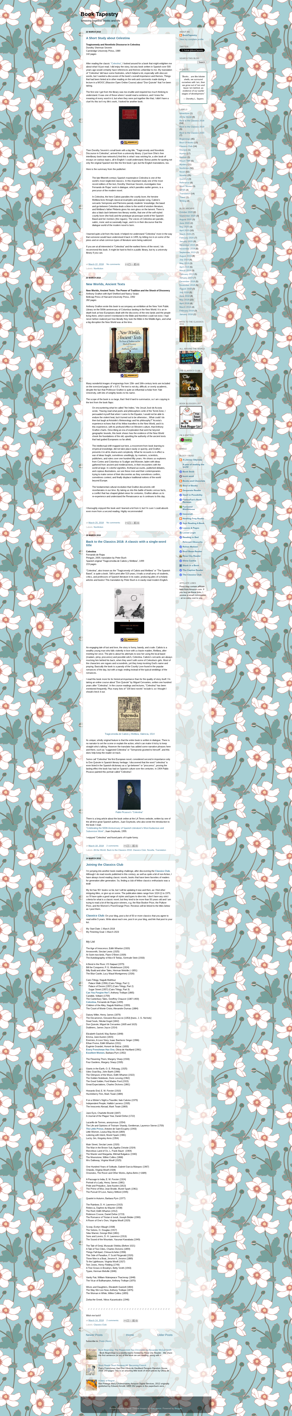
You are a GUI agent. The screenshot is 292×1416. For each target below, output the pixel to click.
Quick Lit (183, 179)
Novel (182, 172)
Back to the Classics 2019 (191, 127)
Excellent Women (95, 1053)
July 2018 (184, 292)
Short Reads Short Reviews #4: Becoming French (122, 1365)
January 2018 (186, 314)
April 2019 (184, 267)
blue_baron (155, 1408)
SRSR (182, 190)
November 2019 (187, 249)
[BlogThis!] (129, 264)
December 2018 (187, 281)
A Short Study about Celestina (108, 38)
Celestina (91, 1002)
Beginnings (184, 139)
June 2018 (184, 296)
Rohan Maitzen (190, 547)
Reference (184, 183)
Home (130, 1335)
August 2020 (185, 219)
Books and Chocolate (194, 481)
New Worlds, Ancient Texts (105, 284)
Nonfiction (98, 268)
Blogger (178, 1408)
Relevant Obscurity (193, 542)
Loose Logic (189, 533)
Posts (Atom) (105, 1341)
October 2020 (186, 212)
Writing (182, 201)
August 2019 (185, 256)
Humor (182, 153)
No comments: (113, 264)
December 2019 (187, 245)
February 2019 (186, 274)
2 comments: (113, 846)
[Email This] (126, 264)
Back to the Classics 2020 (191, 133)
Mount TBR (184, 161)
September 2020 (187, 216)
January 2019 (186, 278)
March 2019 (185, 270)
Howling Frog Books (193, 518)
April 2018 (184, 303)
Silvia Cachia (189, 561)
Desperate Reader (192, 490)
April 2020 (184, 230)
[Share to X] (132, 264)
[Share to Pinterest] (138, 264)
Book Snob (188, 472)
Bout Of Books (186, 142)
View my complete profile (191, 39)
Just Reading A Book (193, 523)
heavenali (188, 514)
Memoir (183, 157)
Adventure (184, 113)
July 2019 (184, 260)
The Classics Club (192, 575)
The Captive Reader (193, 570)
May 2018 (184, 300)
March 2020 (185, 234)
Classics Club (139, 850)
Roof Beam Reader (192, 551)
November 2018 (187, 285)
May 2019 (184, 263)
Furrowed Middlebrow (189, 508)
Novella (150, 850)
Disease (183, 150)
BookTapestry (189, 35)
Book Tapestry (99, 14)
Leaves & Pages (191, 528)
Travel (182, 197)
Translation (160, 850)
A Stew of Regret (106, 1381)
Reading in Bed (191, 537)
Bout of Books (190, 486)
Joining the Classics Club (104, 864)
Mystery (183, 164)
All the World (100, 850)
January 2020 (186, 241)
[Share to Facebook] (135, 264)
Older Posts (165, 1335)
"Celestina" (116, 63)
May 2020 (184, 227)
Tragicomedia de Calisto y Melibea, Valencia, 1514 (130, 734)
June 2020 (184, 223)
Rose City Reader (192, 556)
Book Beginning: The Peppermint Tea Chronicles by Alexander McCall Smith (135, 1350)
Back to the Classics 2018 (119, 850)
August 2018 (185, 289)
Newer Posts (94, 1335)
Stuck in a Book (191, 565)
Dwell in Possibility (192, 495)
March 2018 (185, 307)
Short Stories (185, 186)
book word (188, 476)
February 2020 (186, 238)
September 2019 (187, 252)
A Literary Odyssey (192, 460)
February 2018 (186, 311)
